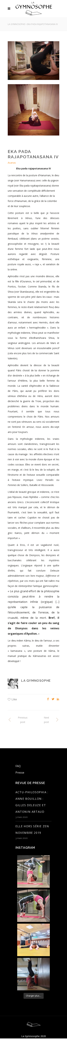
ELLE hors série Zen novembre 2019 (32, 829)
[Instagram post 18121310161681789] (33, 905)
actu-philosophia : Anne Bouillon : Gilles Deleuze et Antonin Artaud (31, 802)
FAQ (18, 766)
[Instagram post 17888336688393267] (33, 871)
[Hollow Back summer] (33, 974)
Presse (19, 772)
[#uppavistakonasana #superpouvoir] (33, 940)
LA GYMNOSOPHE (16, 24)
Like (14, 699)
